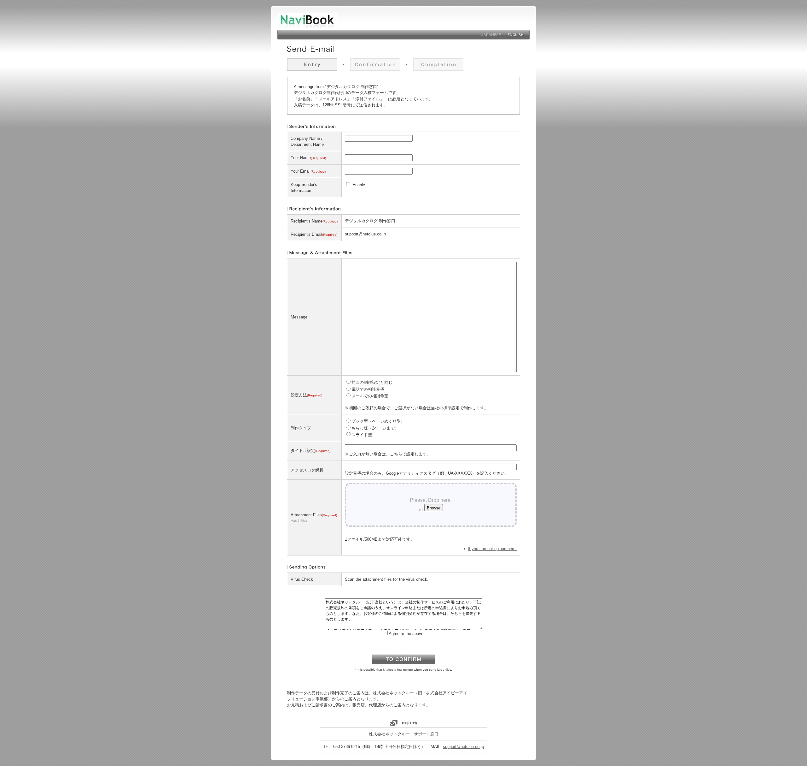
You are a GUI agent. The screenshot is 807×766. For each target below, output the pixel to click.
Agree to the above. (407, 633)
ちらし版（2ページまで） (375, 428)
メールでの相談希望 (369, 396)
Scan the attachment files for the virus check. (386, 579)
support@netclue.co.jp (463, 746)
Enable (358, 184)
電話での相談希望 (367, 389)
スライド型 (361, 434)
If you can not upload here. (492, 549)
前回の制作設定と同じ (371, 382)
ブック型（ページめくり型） (378, 421)
